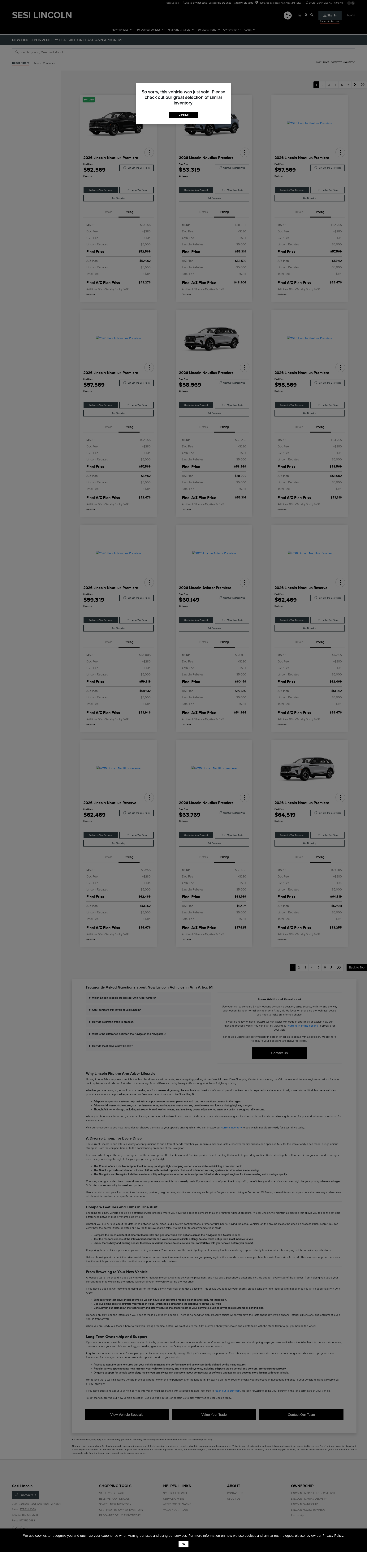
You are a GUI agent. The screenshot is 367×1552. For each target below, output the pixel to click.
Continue (183, 114)
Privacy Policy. (333, 1535)
